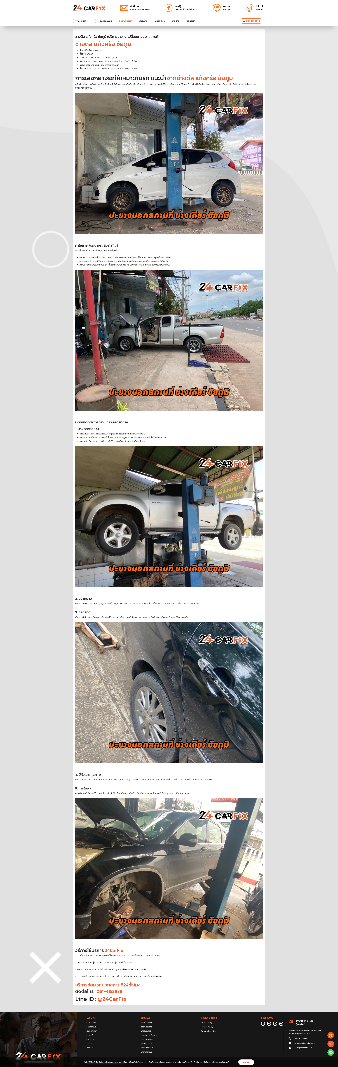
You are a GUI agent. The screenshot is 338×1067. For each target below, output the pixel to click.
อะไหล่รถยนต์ (106, 20)
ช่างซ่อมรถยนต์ (146, 1022)
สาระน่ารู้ (143, 20)
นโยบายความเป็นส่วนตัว (220, 1062)
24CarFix (114, 950)
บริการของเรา (91, 1022)
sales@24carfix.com (303, 1047)
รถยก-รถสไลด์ (146, 1026)
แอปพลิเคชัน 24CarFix (125, 955)
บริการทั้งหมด (80, 21)
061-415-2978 (253, 20)
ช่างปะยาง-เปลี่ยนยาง (149, 1035)
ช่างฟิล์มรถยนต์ (147, 1047)
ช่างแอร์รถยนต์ (146, 1043)
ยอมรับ (246, 1062)
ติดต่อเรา (190, 20)
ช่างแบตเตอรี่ (146, 1031)
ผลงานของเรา (125, 20)
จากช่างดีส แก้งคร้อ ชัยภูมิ (200, 78)
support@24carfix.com (304, 1043)
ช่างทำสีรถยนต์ (146, 1052)
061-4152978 (109, 991)
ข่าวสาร (175, 20)
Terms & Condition (209, 1031)
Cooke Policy (206, 1022)
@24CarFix (111, 998)
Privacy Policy (207, 1026)
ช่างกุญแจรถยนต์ (147, 1039)
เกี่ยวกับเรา (160, 20)
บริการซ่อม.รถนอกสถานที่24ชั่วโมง (107, 984)
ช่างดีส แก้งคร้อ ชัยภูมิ (103, 43)
